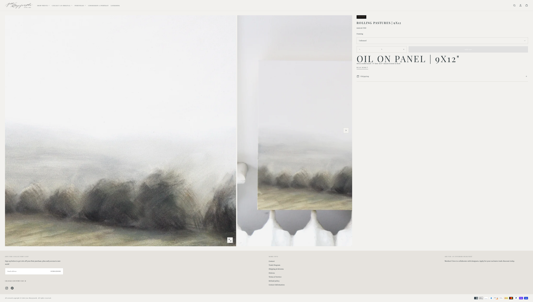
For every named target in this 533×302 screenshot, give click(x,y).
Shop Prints (42, 6)
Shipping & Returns (276, 269)
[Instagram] (6, 288)
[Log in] (520, 5)
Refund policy (274, 281)
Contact (272, 261)
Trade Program (274, 265)
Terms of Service (275, 277)
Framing (360, 34)
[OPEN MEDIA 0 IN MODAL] (230, 240)
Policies (272, 273)
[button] (514, 5)
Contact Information (277, 285)
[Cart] (526, 5)
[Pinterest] (12, 288)
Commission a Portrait (98, 6)
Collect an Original (61, 6)
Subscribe (56, 271)
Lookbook (115, 6)
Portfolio (79, 6)
